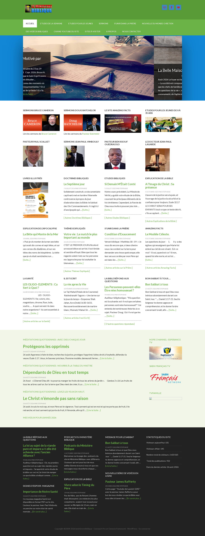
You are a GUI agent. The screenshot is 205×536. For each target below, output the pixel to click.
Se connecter (144, 529)
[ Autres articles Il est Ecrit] (77, 317)
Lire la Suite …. (65, 94)
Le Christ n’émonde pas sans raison (55, 398)
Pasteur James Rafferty (120, 481)
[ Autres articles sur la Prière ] (118, 267)
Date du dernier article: (156, 467)
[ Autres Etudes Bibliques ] (117, 217)
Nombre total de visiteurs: (158, 455)
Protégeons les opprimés (46, 346)
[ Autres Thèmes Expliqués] (77, 271)
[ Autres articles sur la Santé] (36, 321)
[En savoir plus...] (39, 511)
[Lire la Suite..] (70, 472)
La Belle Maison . (41, 70)
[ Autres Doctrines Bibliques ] (78, 217)
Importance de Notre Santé (40, 491)
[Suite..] (85, 209)
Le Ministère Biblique (46, 10)
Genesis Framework (117, 529)
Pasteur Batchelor (90, 133)
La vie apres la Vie (75, 284)
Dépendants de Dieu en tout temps (56, 372)
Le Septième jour (74, 184)
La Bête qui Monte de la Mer (40, 234)
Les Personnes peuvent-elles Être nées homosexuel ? (122, 288)
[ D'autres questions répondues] (120, 323)
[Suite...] (26, 259)
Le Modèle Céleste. (157, 234)
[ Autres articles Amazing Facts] (160, 267)
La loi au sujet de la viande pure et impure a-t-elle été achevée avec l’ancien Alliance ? (39, 450)
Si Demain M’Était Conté (120, 184)
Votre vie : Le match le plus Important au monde (80, 235)
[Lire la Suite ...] (107, 358)
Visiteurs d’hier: (153, 449)
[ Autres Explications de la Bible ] (161, 221)
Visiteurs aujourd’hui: (155, 442)
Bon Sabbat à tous (156, 284)
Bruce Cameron (48, 133)
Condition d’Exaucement (120, 234)
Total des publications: (156, 461)
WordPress (132, 529)
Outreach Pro (100, 529)
